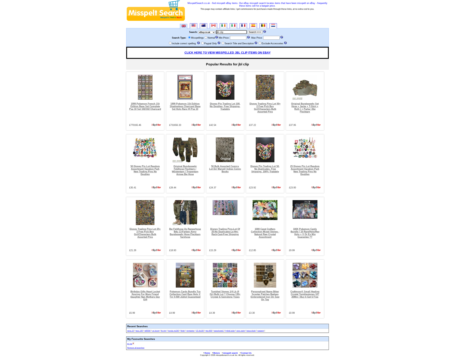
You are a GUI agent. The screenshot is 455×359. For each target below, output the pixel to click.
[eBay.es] (253, 25)
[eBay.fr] (243, 25)
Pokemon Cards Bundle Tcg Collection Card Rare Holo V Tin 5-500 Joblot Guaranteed (185, 294)
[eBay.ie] (223, 25)
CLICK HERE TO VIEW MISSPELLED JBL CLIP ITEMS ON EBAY (227, 52)
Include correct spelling (184, 43)
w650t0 (147, 331)
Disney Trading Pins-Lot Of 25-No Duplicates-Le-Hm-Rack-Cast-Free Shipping (225, 232)
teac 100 (139, 331)
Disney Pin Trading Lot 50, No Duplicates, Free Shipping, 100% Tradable (265, 169)
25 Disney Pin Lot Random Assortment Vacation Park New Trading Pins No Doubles (305, 170)
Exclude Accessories (272, 43)
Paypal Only (210, 43)
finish (183, 331)
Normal (211, 37)
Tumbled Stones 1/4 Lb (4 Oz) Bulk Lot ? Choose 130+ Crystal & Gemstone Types (225, 294)
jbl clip (129, 344)
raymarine (190, 331)
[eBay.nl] (273, 25)
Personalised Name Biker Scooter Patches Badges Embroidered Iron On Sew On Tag (265, 295)
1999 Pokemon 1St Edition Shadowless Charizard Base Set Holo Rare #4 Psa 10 (185, 106)
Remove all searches (135, 348)
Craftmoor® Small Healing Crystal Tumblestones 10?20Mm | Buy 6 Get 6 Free (304, 294)
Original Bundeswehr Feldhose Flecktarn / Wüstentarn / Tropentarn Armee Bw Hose (185, 170)
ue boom (155, 331)
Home (207, 353)
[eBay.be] (263, 25)
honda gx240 (173, 331)
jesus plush (251, 331)
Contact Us (246, 353)
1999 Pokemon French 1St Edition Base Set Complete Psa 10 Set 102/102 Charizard (145, 106)
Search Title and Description (239, 43)
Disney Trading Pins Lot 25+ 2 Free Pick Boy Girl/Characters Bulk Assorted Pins (145, 233)
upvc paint (240, 331)
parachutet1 (219, 331)
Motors (216, 353)
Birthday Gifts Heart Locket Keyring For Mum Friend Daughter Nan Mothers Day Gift (145, 295)
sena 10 (130, 331)
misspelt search (230, 353)
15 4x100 (200, 331)
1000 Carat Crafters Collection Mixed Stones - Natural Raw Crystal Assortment (265, 233)
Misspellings (197, 37)
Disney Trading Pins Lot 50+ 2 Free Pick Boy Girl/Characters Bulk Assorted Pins (265, 107)
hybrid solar (230, 331)
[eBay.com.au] (203, 25)
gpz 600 (208, 331)
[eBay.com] (193, 25)
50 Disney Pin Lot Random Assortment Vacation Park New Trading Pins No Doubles (145, 170)
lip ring (163, 331)
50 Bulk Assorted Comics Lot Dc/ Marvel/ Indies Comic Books (225, 169)
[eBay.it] (233, 25)
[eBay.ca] (213, 25)
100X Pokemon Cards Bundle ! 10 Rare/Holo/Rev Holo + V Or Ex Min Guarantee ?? (305, 233)
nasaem (260, 331)
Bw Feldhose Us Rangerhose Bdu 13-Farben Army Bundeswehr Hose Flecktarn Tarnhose (185, 233)
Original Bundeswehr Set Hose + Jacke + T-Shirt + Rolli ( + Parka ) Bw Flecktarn (305, 107)
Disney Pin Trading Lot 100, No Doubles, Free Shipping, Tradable (225, 106)
